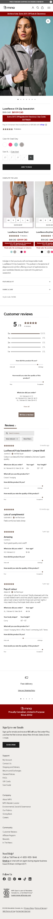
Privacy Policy (29, 908)
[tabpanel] (26, 543)
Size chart (15, 152)
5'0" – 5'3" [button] (40, 468)
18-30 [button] (28, 552)
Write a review (26, 414)
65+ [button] (27, 468)
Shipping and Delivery (11, 767)
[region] (26, 685)
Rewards (6, 839)
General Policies (9, 774)
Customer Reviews (10, 832)
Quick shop (22, 225)
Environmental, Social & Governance (17, 807)
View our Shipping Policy (26, 690)
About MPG (7, 799)
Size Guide (7, 785)
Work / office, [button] (21, 630)
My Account (7, 760)
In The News (7, 843)
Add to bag (26, 167)
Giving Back (7, 814)
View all (26, 406)
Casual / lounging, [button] (10, 630)
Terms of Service (40, 908)
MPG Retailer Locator (11, 803)
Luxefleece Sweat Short (18, 232)
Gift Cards (7, 781)
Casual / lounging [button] (10, 478)
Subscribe (11, 745)
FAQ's (5, 778)
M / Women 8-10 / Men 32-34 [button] (13, 468)
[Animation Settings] (51, 2)
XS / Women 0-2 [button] (9, 552)
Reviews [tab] (10, 425)
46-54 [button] (28, 611)
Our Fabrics (7, 810)
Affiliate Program (9, 835)
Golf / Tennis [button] (43, 630)
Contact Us (7, 763)
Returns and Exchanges (12, 771)
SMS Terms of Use (9, 911)
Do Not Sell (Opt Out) (23, 911)
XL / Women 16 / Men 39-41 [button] (13, 611)
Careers (5, 817)
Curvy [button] (6, 621)
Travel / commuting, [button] (32, 630)
